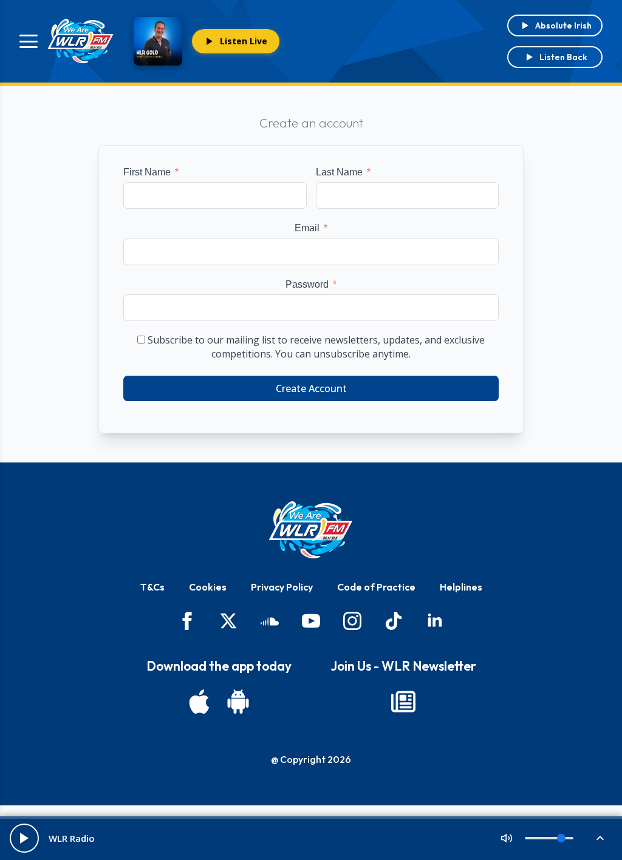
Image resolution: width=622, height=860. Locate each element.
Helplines (461, 587)
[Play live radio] (24, 838)
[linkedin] (435, 621)
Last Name (339, 172)
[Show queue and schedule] (600, 838)
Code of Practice (376, 587)
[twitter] (228, 621)
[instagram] (352, 621)
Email (307, 228)
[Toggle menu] (28, 41)
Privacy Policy (282, 587)
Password (307, 284)
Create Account (311, 388)
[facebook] (187, 621)
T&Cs (152, 587)
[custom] (270, 621)
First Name (147, 172)
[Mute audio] (506, 838)
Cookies (208, 587)
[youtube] (311, 621)
